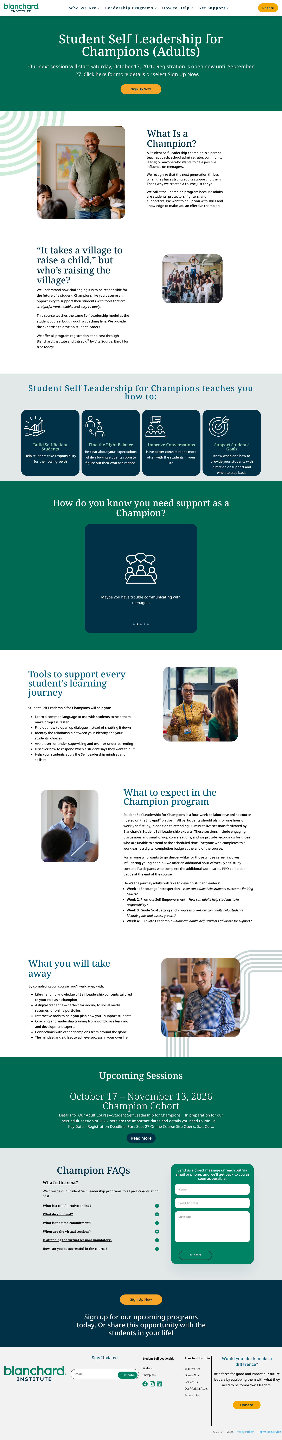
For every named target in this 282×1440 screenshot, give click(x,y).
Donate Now (192, 1375)
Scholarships (192, 1395)
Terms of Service (269, 1432)
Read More (141, 1138)
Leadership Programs (129, 7)
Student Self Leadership (158, 1358)
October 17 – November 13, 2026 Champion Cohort (141, 1101)
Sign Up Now (141, 89)
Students (147, 1368)
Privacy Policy (244, 1432)
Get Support (211, 7)
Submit (195, 1255)
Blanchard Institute (197, 1358)
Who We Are (82, 7)
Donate (268, 8)
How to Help (176, 7)
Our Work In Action (196, 1388)
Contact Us (191, 1382)
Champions (148, 1375)
